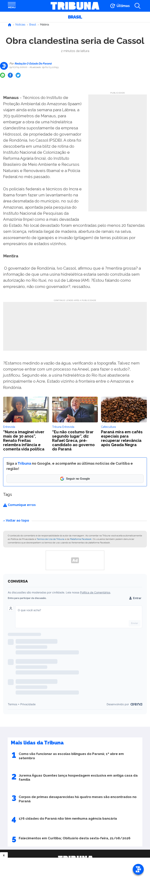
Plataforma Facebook (81, 539)
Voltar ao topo (17, 520)
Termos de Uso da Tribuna (50, 539)
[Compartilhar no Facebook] (10, 75)
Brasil (75, 16)
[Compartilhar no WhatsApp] (2, 75)
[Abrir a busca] (137, 6)
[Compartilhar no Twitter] (18, 75)
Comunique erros (21, 505)
